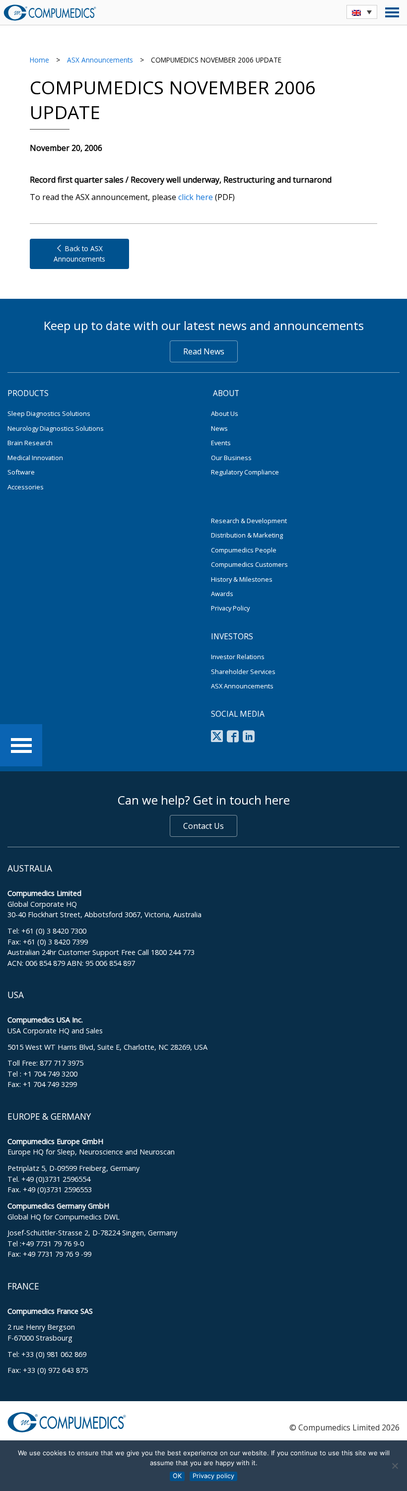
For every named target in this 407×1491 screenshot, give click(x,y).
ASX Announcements (100, 60)
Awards (222, 593)
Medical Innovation (35, 457)
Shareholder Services (243, 671)
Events (221, 442)
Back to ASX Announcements (79, 253)
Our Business (231, 457)
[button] (361, 12)
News (219, 428)
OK (177, 1476)
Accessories (25, 486)
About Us (224, 413)
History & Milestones (241, 579)
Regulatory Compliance (245, 472)
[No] (395, 1466)
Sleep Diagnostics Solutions (48, 413)
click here (195, 197)
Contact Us (203, 825)
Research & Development (249, 520)
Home (39, 60)
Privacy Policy (230, 608)
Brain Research (30, 442)
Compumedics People (243, 549)
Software (21, 472)
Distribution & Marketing (247, 535)
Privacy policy (213, 1476)
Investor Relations (238, 656)
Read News (203, 351)
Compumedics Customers (249, 564)
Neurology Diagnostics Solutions (55, 428)
